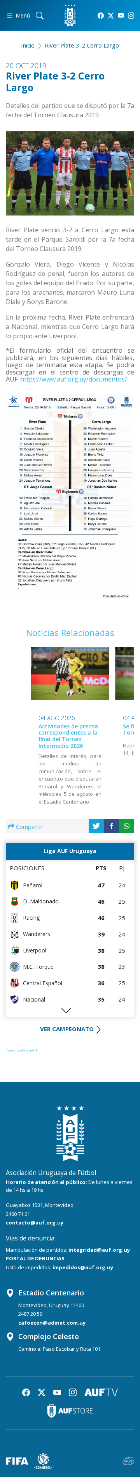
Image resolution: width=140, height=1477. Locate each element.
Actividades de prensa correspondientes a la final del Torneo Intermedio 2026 (68, 736)
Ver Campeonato (67, 1029)
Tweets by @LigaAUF (22, 1050)
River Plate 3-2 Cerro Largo (82, 45)
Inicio (28, 45)
